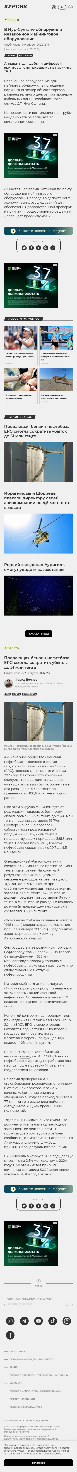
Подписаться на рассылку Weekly (29, 1299)
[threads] (66, 1321)
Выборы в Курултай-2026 (25, 1407)
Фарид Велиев (26, 679)
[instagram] (10, 1321)
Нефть (16, 694)
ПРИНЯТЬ (38, 1462)
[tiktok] (52, 1321)
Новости (12, 20)
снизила (19, 1156)
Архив (13, 1367)
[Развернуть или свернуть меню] (70, 7)
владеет (11, 1043)
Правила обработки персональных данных (38, 1375)
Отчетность (29, 694)
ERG (8, 694)
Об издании (17, 1351)
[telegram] (24, 1321)
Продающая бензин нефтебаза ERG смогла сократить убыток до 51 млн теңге (36, 431)
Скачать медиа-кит (22, 1399)
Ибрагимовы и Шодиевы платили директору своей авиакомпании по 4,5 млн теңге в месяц (37, 500)
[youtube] (38, 1321)
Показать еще (38, 633)
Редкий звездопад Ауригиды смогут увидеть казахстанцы (35, 567)
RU (62, 7)
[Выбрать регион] (54, 7)
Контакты (16, 1383)
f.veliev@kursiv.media (26, 686)
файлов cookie (52, 1453)
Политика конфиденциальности (31, 1359)
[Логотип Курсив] (15, 6)
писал (25, 1056)
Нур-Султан (25, 55)
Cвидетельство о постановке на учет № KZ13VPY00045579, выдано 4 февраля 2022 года (31, 1437)
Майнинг (11, 55)
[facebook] (10, 1335)
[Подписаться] (70, 1304)
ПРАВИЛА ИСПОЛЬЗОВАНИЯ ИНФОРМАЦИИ (35, 1391)
